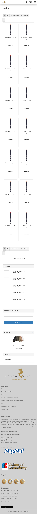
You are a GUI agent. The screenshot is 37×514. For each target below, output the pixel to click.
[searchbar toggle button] (26, 2)
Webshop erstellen (13, 511)
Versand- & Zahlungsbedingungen (9, 397)
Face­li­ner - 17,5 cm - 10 (10, 38)
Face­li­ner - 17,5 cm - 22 (26, 38)
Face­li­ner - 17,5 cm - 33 (10, 101)
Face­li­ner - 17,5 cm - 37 (10, 226)
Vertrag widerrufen (7, 507)
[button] (4, 15)
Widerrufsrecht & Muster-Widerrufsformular (12, 400)
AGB (2, 403)
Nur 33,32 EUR (18, 348)
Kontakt (3, 394)
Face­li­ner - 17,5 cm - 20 (10, 163)
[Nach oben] (32, 511)
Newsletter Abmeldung (6, 391)
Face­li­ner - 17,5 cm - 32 (26, 69)
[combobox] (14, 15)
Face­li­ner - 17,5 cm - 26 (10, 132)
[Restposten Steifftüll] (18, 339)
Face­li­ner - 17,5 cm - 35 (26, 195)
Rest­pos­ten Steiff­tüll (18, 345)
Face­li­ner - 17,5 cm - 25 (26, 163)
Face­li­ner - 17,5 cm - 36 (26, 132)
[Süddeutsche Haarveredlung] (3, 2)
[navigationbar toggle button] (35, 2)
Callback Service (5, 409)
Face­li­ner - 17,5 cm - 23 (26, 101)
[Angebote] (32, 333)
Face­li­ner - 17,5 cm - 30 (10, 69)
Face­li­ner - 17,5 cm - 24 (26, 226)
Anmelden (18, 322)
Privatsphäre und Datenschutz (8, 406)
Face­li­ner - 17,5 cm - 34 (10, 195)
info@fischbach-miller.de (10, 442)
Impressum (4, 388)
